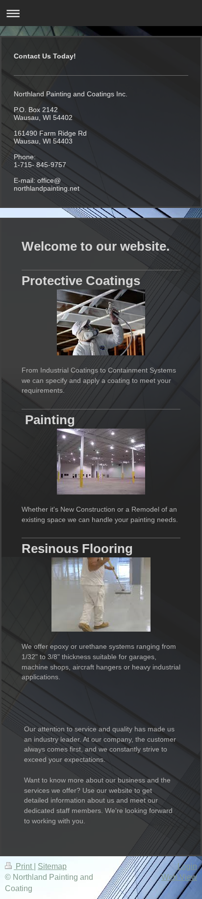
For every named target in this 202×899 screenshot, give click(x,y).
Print (24, 866)
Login (187, 866)
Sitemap (52, 866)
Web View (179, 877)
